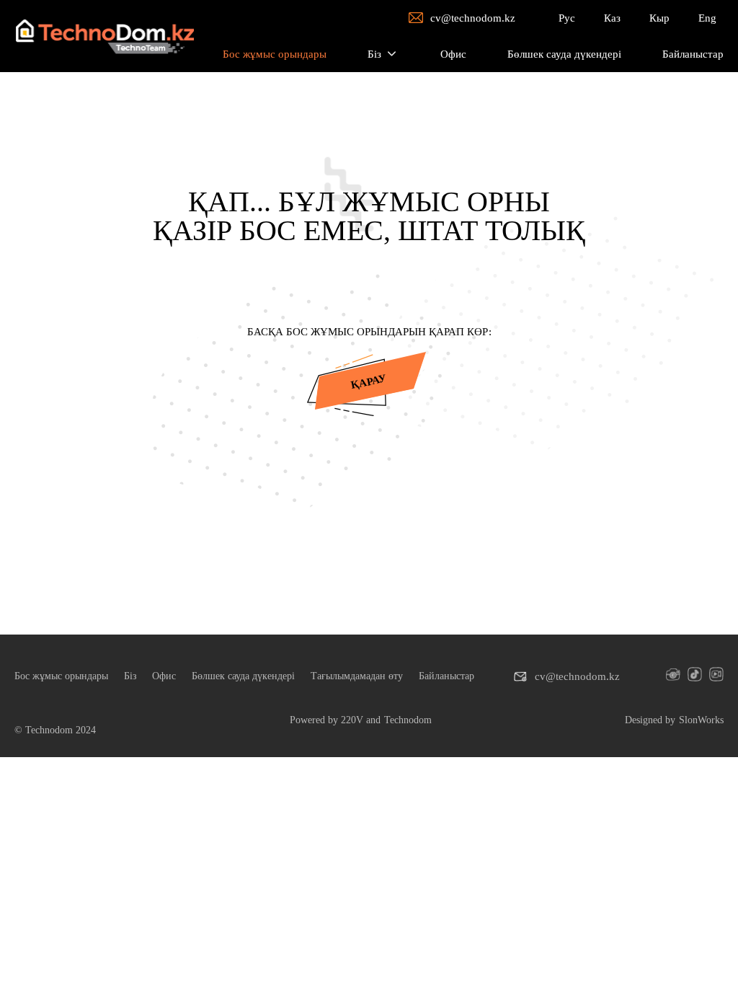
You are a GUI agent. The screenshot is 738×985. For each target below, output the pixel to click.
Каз (612, 18)
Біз (130, 676)
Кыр (659, 18)
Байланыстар (446, 676)
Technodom (408, 720)
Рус (567, 18)
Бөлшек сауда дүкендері (243, 676)
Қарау (368, 381)
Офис (164, 676)
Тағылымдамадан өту (357, 676)
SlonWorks (701, 720)
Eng (707, 18)
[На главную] (104, 36)
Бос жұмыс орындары (61, 676)
